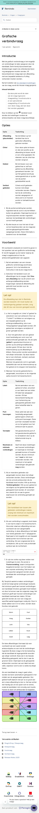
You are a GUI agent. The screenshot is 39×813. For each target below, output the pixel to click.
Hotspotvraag (9, 747)
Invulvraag (8, 750)
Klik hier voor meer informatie (25, 3)
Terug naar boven (8, 732)
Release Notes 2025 (12, 757)
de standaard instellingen (26, 83)
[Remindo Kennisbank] (8, 9)
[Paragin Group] (19, 809)
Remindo (5, 15)
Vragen (12, 15)
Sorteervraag (9, 754)
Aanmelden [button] (32, 9)
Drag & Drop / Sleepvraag (14, 743)
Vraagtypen (21, 15)
